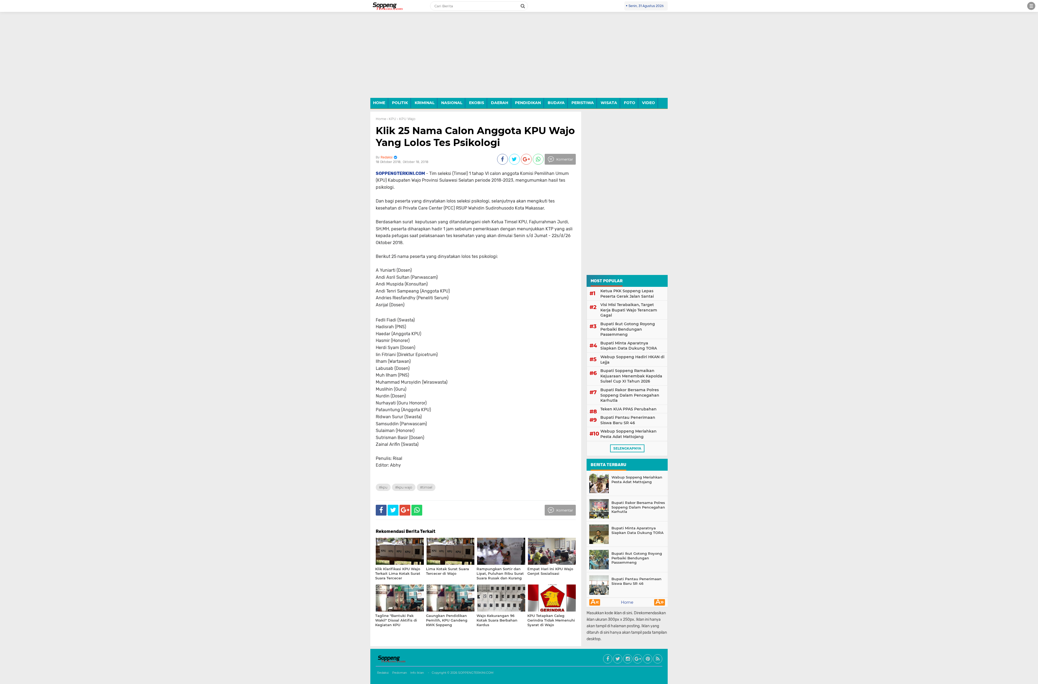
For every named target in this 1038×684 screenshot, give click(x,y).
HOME (379, 102)
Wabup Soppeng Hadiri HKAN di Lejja (632, 359)
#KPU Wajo (403, 487)
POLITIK (400, 102)
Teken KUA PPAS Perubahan (628, 409)
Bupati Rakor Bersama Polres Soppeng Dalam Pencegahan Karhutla (629, 395)
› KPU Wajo (406, 119)
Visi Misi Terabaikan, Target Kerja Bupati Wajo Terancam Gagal (628, 310)
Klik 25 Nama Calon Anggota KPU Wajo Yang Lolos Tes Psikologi (475, 136)
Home (381, 119)
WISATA (609, 102)
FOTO (629, 102)
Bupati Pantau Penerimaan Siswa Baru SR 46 (627, 420)
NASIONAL (451, 102)
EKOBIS (476, 102)
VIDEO (648, 102)
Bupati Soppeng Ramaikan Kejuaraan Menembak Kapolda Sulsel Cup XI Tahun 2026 (631, 376)
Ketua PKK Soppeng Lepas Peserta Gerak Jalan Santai (627, 293)
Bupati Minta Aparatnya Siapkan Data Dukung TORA (628, 346)
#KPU (383, 487)
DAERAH (499, 102)
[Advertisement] (519, 59)
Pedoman (399, 673)
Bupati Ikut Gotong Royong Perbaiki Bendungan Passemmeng (627, 329)
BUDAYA (556, 102)
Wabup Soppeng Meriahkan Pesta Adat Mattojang (628, 434)
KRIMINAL (424, 102)
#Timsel (426, 487)
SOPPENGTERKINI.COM (476, 673)
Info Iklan (417, 673)
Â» (660, 602)
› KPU (391, 119)
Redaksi (383, 673)
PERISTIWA (582, 102)
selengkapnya (627, 448)
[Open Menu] (1031, 6)
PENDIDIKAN (528, 102)
